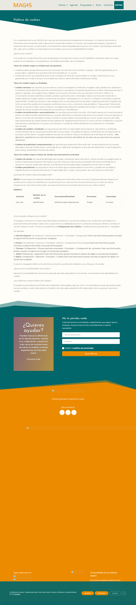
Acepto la (79, 348)
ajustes (17, 594)
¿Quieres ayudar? (33, 328)
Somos (62, 5)
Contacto (108, 5)
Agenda (74, 5)
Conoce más (33, 359)
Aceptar (88, 593)
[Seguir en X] (73, 412)
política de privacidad (83, 348)
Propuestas (85, 5)
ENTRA (118, 5)
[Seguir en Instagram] (62, 412)
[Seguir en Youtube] (68, 412)
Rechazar (101, 593)
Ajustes (115, 593)
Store (98, 5)
